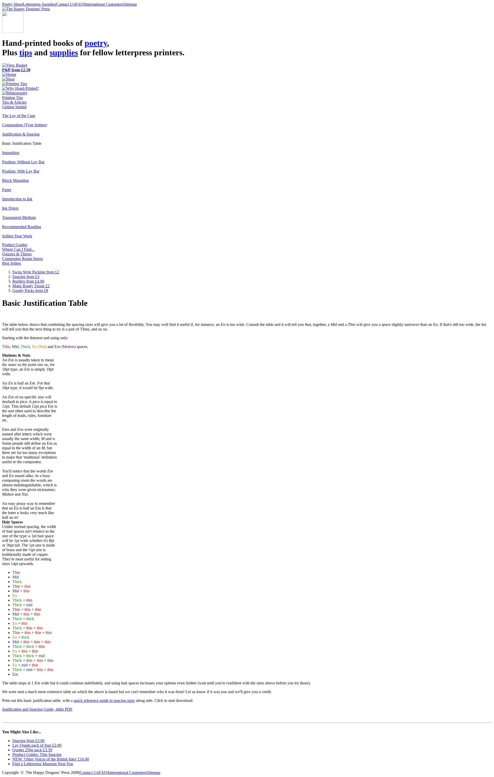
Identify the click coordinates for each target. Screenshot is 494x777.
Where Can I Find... (18, 249)
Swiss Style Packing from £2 (35, 272)
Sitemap (130, 4)
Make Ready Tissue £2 (31, 286)
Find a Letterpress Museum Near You (42, 764)
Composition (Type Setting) (24, 125)
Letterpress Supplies (39, 4)
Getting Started (14, 107)
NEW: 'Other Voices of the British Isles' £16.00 (50, 759)
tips (25, 52)
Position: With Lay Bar (20, 171)
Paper (6, 189)
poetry (96, 43)
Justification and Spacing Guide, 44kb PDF (37, 709)
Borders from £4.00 (28, 281)
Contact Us (65, 4)
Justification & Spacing (21, 134)
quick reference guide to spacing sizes (104, 700)
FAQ (79, 4)
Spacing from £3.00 (28, 740)
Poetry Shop (12, 4)
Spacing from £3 (25, 276)
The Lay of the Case (18, 115)
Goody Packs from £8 (30, 290)
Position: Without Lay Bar (23, 162)
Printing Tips (12, 97)
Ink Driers (10, 208)
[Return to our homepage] (26, 9)
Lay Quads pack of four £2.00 (36, 745)
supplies (64, 52)
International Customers (103, 4)
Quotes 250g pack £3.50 (32, 750)
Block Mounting (15, 180)
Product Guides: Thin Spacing (36, 754)
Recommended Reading (21, 227)
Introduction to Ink (17, 199)
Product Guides (14, 245)
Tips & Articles (14, 102)
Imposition (10, 152)
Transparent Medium (19, 217)
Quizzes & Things (17, 254)
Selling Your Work (17, 236)
